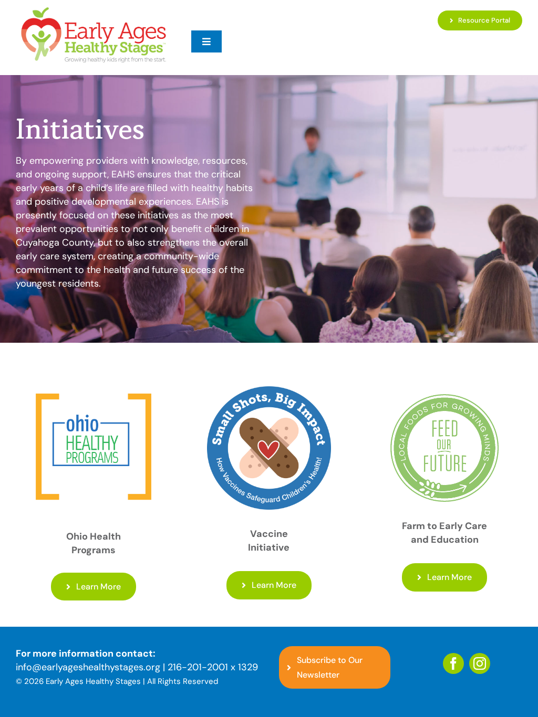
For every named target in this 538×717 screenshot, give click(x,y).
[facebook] (453, 663)
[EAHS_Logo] (93, 10)
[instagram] (479, 663)
